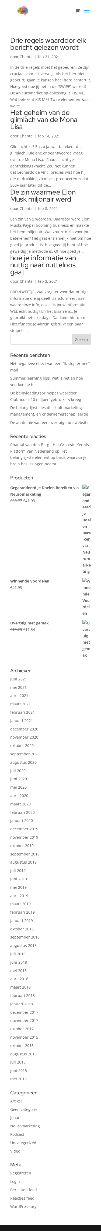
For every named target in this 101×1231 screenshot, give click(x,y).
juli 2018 (18, 953)
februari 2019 (22, 912)
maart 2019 (20, 903)
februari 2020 (22, 812)
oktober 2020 (22, 745)
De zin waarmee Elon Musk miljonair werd (43, 195)
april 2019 (19, 895)
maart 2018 (20, 987)
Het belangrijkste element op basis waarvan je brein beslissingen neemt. (48, 458)
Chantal (27, 56)
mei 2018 (18, 970)
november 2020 (24, 737)
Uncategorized (23, 1142)
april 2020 (19, 795)
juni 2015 (18, 1070)
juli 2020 (18, 770)
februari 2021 (22, 712)
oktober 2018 (22, 929)
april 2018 (19, 978)
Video (15, 1151)
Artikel (16, 1101)
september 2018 (25, 937)
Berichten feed (23, 1189)
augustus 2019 (23, 862)
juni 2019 (18, 878)
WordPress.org (23, 1206)
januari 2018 (21, 1003)
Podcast (17, 1134)
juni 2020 (18, 778)
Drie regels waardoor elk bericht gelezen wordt (48, 44)
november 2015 (24, 1037)
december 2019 (24, 828)
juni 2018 (18, 962)
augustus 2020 (23, 762)
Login (15, 1181)
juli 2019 (18, 870)
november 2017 (24, 1020)
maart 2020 (20, 804)
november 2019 (24, 837)
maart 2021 (20, 703)
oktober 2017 (22, 1028)
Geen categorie (23, 1109)
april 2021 (19, 695)
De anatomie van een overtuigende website (49, 422)
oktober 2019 (22, 845)
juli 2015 (18, 1062)
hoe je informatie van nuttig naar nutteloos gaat (43, 265)
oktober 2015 (22, 1045)
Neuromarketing (25, 1125)
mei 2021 (18, 687)
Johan (15, 1117)
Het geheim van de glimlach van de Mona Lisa (44, 119)
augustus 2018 (23, 945)
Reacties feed (22, 1198)
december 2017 (24, 1012)
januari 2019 (21, 920)
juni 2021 (18, 679)
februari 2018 (22, 995)
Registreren (20, 1173)
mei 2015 (18, 1078)
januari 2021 (21, 720)
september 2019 (25, 854)
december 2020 (24, 729)
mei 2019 (18, 887)
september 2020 (25, 753)
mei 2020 (18, 787)
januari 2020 (21, 820)
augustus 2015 (23, 1053)
